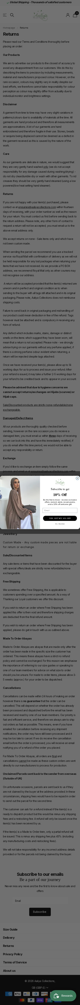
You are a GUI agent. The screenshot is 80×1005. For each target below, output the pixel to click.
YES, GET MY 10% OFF (60, 518)
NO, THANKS (60, 524)
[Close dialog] (77, 478)
